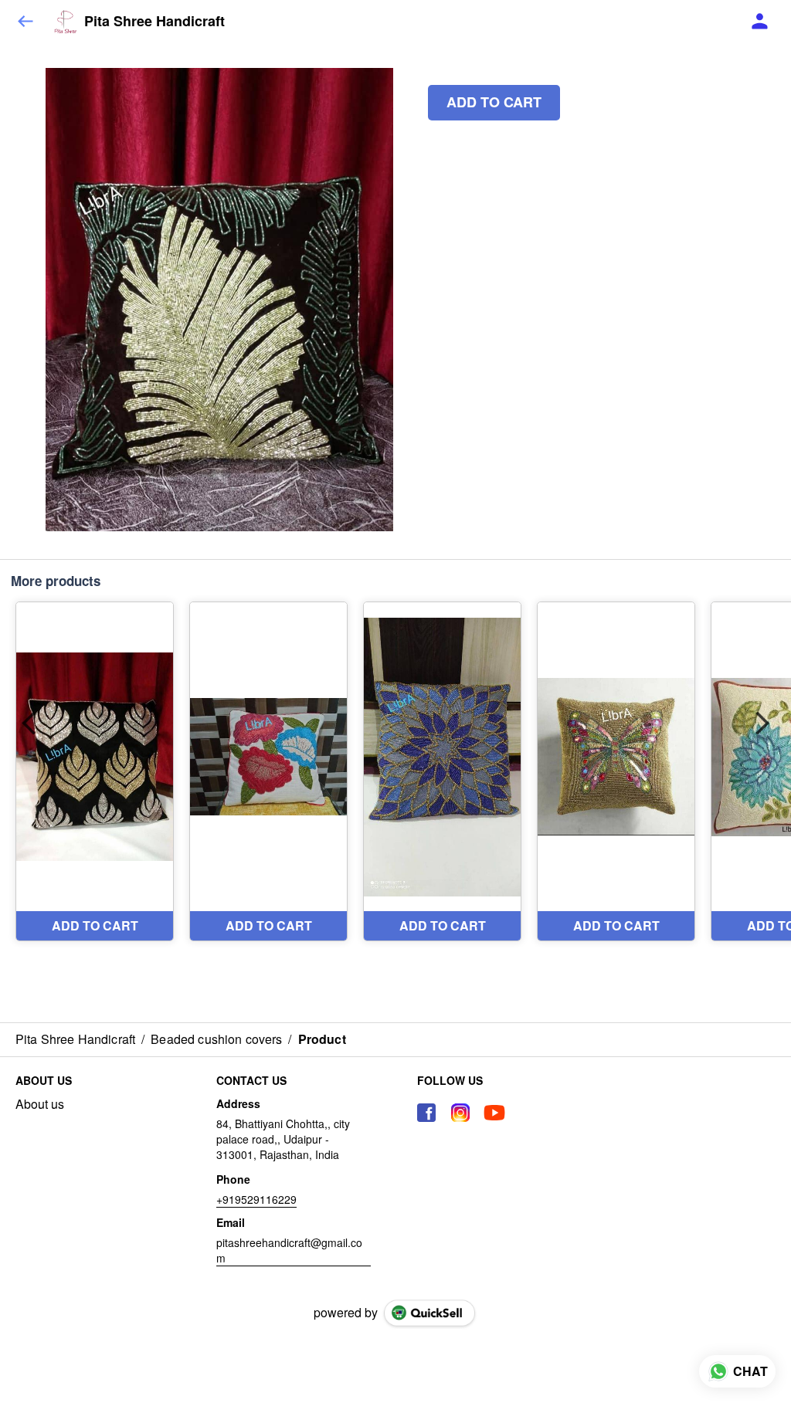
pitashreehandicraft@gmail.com (289, 1250)
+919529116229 (256, 1199)
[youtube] (494, 1112)
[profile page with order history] (760, 21)
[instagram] (460, 1112)
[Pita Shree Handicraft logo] (65, 21)
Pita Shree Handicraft (154, 21)
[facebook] (426, 1112)
